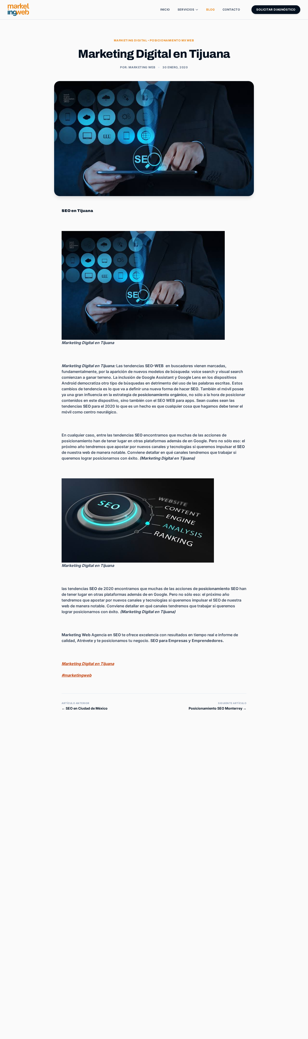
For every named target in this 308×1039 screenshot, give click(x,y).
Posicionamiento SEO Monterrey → (217, 708)
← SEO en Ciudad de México (85, 708)
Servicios (186, 9)
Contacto (231, 9)
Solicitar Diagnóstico (275, 9)
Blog (210, 9)
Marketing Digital (130, 40)
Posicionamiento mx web (172, 40)
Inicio (165, 9)
